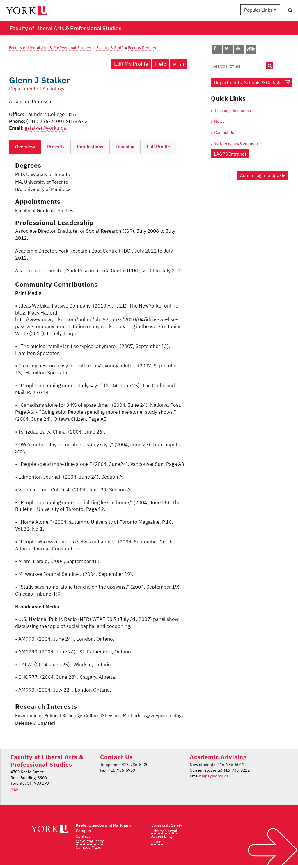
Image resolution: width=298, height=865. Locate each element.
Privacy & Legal (164, 830)
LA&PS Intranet (230, 154)
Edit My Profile (131, 64)
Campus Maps (88, 847)
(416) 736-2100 (90, 841)
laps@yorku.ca (215, 776)
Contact (83, 836)
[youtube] (238, 48)
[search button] (290, 10)
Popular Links (259, 10)
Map (14, 789)
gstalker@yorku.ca (45, 128)
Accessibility (162, 836)
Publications (90, 147)
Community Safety (166, 825)
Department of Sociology (36, 89)
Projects (56, 147)
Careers (157, 841)
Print (179, 64)
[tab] (25, 147)
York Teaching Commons (236, 143)
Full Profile (158, 147)
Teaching (125, 147)
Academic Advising (218, 757)
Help (160, 64)
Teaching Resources (232, 110)
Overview (25, 147)
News (219, 121)
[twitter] (227, 48)
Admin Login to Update (262, 175)
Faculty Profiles (142, 47)
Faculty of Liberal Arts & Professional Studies (50, 47)
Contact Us (224, 132)
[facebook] (215, 48)
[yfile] (251, 52)
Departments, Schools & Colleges (249, 82)
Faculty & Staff (109, 47)
